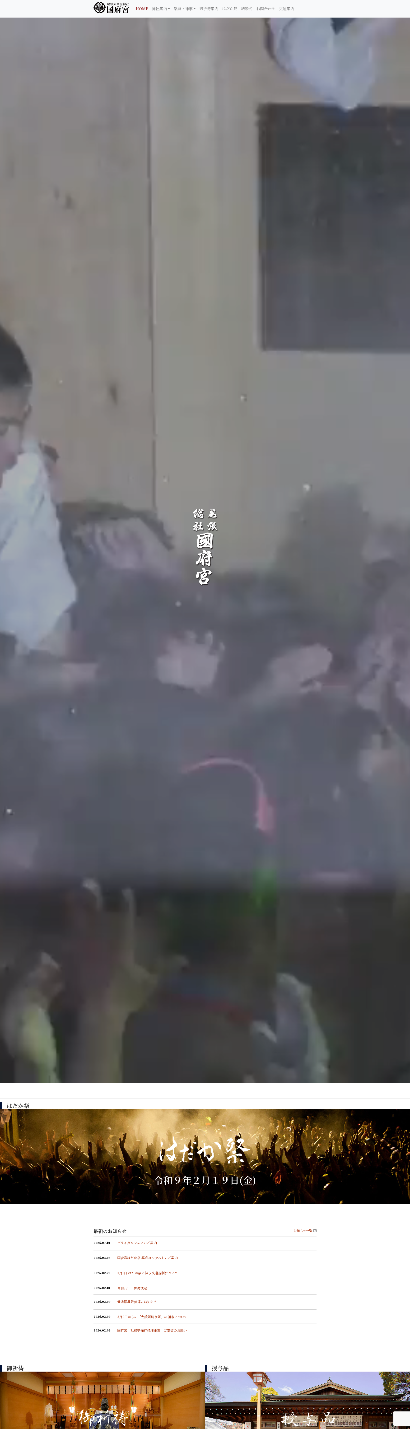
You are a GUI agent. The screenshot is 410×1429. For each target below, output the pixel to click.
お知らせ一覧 (303, 1230)
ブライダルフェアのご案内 (137, 1242)
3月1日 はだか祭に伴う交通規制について (147, 1273)
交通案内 (286, 8)
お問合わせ (265, 8)
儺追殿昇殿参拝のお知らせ (137, 1301)
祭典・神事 (183, 8)
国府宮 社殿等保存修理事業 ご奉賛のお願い (152, 1330)
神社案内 (159, 8)
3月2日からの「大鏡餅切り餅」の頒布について (152, 1316)
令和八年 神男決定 (132, 1288)
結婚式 (246, 8)
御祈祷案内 (208, 8)
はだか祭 (229, 8)
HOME (142, 8)
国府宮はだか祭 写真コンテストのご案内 (147, 1257)
